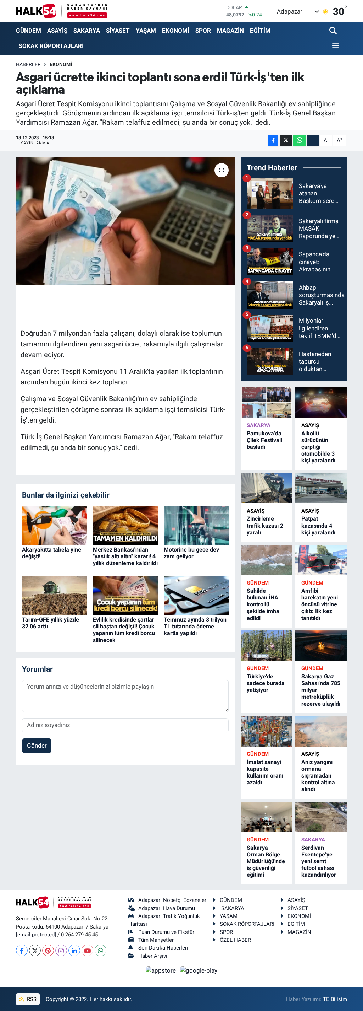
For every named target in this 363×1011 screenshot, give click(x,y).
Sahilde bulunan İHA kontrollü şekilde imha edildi (263, 604)
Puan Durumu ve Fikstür (166, 932)
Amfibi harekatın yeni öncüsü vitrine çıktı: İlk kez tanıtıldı (319, 604)
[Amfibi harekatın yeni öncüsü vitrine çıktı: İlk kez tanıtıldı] (321, 560)
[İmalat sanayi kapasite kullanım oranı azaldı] (266, 731)
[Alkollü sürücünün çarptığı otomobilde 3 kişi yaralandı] (321, 402)
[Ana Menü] (334, 46)
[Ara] (333, 31)
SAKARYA (86, 30)
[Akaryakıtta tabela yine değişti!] (54, 524)
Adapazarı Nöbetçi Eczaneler (172, 900)
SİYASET (118, 30)
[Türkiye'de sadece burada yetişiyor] (266, 645)
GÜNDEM (28, 30)
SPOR (203, 30)
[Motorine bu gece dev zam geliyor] (196, 524)
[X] (35, 950)
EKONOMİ (175, 30)
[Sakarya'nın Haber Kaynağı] (61, 10)
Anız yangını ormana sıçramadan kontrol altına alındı (318, 776)
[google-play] (199, 970)
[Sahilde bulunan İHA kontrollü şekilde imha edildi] (266, 560)
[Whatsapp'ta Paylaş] (299, 140)
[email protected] (36, 934)
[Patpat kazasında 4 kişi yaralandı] (321, 488)
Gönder (37, 745)
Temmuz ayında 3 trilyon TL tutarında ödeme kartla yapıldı (195, 626)
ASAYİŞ (57, 30)
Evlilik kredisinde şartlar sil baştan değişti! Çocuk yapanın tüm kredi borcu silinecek (124, 630)
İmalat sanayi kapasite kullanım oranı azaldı (265, 772)
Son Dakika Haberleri (163, 948)
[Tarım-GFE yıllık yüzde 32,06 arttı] (54, 594)
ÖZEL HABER (235, 940)
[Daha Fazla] (313, 140)
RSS (31, 999)
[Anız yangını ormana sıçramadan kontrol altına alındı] (321, 731)
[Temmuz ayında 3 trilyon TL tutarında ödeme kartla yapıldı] (196, 594)
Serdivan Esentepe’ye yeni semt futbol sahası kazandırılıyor (318, 861)
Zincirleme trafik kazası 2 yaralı (265, 525)
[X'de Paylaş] (286, 140)
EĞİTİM (260, 30)
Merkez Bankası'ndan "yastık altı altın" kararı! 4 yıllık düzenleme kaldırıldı (125, 556)
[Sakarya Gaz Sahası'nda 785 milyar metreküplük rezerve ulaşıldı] (321, 645)
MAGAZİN (230, 30)
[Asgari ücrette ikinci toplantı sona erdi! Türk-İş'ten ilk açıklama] (125, 221)
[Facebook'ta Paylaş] (273, 140)
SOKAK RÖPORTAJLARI (51, 45)
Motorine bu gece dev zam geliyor (191, 553)
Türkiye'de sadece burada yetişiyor (266, 683)
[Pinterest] (48, 950)
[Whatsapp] (100, 950)
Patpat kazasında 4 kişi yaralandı (318, 525)
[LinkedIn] (74, 950)
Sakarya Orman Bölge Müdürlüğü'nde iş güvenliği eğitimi (266, 861)
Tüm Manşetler (156, 940)
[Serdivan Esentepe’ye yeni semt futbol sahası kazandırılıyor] (321, 817)
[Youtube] (87, 950)
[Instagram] (61, 950)
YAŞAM (146, 30)
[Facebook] (22, 950)
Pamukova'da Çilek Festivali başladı (264, 440)
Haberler (28, 64)
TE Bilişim (335, 999)
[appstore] (161, 970)
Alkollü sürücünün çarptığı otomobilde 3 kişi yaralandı (318, 447)
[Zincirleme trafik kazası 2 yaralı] (266, 488)
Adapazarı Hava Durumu (166, 908)
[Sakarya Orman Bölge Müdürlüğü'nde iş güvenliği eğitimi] (266, 817)
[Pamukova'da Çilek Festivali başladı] (266, 402)
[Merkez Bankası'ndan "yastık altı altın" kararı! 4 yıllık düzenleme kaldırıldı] (125, 524)
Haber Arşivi (152, 956)
